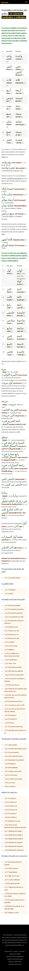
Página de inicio (8, 951)
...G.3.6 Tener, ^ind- (10, 663)
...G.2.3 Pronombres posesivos (13, 613)
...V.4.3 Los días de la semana (13, 779)
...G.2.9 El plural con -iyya (11, 638)
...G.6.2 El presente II (10, 719)
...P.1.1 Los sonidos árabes (12, 578)
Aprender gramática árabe (15, 964)
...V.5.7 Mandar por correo (12, 821)
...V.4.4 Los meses (9, 782)
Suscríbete (21, 951)
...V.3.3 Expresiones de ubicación (14, 760)
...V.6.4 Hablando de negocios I (13, 842)
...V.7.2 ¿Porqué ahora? (11, 868)
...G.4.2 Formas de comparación (14, 675)
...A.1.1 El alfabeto (10, 590)
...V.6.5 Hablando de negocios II (13, 846)
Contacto (16, 951)
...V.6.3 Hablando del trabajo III (13, 839)
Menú (26, 3)
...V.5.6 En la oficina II (10, 817)
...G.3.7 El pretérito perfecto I (13, 667)
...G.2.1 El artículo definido (12, 605)
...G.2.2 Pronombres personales (14, 609)
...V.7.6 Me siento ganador (12, 883)
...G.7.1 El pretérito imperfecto (13, 726)
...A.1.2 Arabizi (8, 593)
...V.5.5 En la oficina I (10, 813)
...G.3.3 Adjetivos (9, 649)
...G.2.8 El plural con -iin (11, 634)
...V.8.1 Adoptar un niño (11, 912)
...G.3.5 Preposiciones (10, 660)
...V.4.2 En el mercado (10, 775)
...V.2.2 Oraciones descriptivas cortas (15, 748)
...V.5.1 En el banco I (10, 798)
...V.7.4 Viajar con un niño (11, 876)
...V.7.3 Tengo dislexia (10, 872)
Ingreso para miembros (15, 954)
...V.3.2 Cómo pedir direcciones (13, 756)
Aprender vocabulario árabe (15, 961)
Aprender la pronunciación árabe (15, 959)
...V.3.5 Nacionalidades (11, 767)
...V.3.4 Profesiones (10, 764)
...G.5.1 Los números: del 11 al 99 (14, 705)
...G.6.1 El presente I (10, 715)
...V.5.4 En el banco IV (10, 810)
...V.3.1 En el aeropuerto (11, 752)
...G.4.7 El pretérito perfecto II (13, 701)
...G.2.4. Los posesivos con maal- (14, 617)
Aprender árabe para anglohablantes (15, 956)
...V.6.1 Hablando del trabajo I (13, 831)
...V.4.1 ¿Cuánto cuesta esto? (13, 771)
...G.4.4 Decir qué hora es (11, 685)
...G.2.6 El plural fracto (11, 627)
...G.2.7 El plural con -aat (11, 631)
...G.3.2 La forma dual (10, 646)
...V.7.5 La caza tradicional (12, 880)
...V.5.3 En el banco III (10, 806)
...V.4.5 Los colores (9, 786)
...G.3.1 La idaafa (9, 642)
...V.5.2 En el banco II (10, 802)
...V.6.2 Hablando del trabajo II (13, 835)
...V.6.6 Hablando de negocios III (14, 850)
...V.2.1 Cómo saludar (10, 745)
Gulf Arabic (4, 2)
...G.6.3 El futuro (9, 723)
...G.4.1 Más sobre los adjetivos (13, 671)
